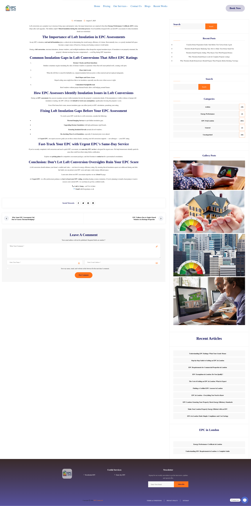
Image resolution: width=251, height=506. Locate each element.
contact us (100, 156)
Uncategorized (207, 135)
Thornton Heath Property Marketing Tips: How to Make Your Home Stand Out (209, 49)
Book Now (235, 8)
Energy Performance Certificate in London (207, 444)
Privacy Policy (172, 500)
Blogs (148, 6)
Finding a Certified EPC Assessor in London (208, 388)
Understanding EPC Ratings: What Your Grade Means (207, 353)
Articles (207, 107)
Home (97, 6)
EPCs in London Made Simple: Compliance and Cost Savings (207, 416)
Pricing (106, 6)
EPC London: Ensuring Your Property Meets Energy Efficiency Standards (208, 402)
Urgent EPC (44, 138)
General (207, 128)
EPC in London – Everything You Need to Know (207, 395)
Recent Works (160, 6)
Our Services (119, 6)
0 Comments (78, 21)
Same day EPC (120, 475)
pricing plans (56, 156)
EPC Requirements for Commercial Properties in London (207, 367)
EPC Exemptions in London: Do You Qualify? (207, 374)
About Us (99, 174)
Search (176, 24)
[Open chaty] (244, 500)
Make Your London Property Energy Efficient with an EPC (208, 409)
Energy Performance (208, 114)
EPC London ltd (98, 500)
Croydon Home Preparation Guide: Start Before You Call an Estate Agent (209, 45)
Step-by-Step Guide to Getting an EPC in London (207, 360)
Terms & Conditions (154, 500)
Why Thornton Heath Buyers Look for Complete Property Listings (209, 57)
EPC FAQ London (207, 121)
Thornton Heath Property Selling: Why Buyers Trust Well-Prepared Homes (209, 53)
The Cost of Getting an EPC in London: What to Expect (207, 381)
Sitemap (186, 500)
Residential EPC (90, 475)
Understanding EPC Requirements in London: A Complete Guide (208, 451)
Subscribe (181, 484)
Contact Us (136, 6)
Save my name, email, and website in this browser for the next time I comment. (85, 268)
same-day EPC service (88, 149)
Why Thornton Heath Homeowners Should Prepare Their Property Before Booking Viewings (209, 61)
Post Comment (84, 275)
